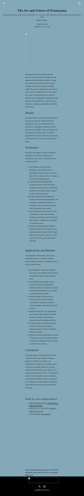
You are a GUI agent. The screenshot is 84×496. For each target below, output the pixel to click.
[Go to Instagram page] (44, 486)
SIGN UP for (52, 403)
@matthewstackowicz (41, 470)
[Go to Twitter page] (40, 486)
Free (42, 414)
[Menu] (79, 3)
